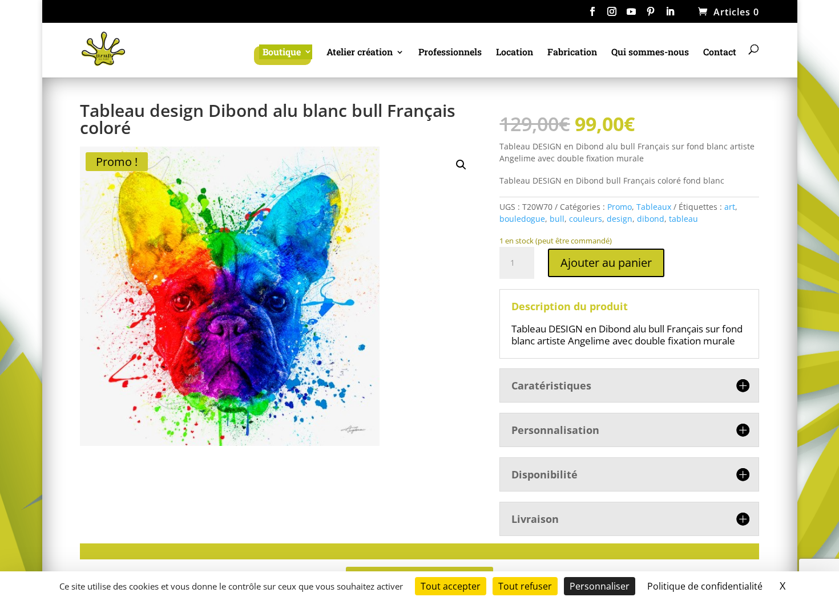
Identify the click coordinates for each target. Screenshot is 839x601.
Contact (719, 53)
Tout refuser (525, 586)
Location (514, 53)
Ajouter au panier (606, 262)
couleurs (585, 218)
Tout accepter (451, 586)
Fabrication (572, 53)
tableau (683, 218)
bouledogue (522, 218)
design (619, 218)
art (729, 206)
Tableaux (653, 206)
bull (557, 218)
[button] (461, 165)
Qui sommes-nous (650, 53)
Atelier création (359, 53)
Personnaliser (600, 586)
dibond (650, 218)
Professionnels (450, 53)
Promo (619, 206)
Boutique (282, 52)
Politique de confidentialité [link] (705, 586)
